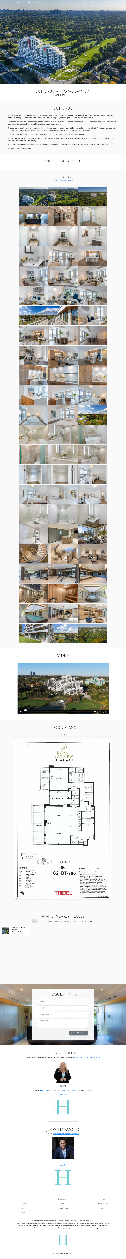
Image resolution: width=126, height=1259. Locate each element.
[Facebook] (64, 1086)
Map (77, 3)
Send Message (78, 1033)
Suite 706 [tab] (63, 734)
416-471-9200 (45, 1090)
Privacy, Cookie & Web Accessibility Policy (63, 1253)
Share (107, 3)
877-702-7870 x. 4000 (66, 1090)
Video (56, 3)
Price (39, 3)
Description (29, 3)
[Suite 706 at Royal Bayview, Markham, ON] (33, 196)
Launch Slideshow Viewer (62, 181)
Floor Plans (67, 3)
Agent (99, 3)
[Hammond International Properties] (63, 1240)
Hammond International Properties (87, 1057)
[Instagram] (61, 1086)
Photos (48, 3)
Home (18, 3)
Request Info (88, 3)
